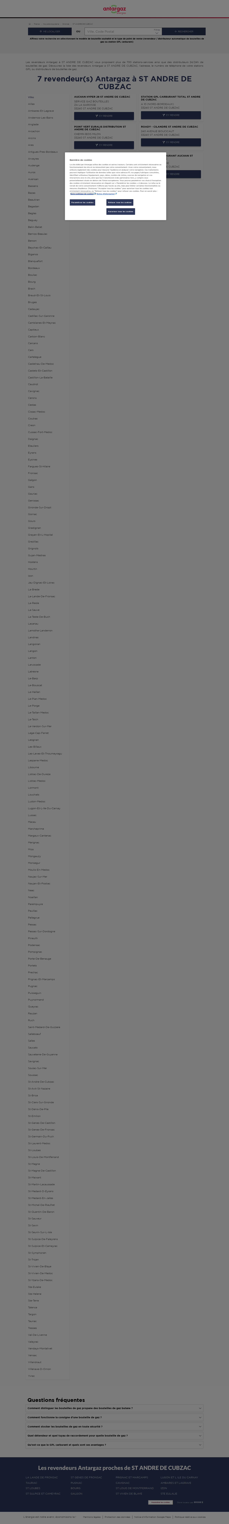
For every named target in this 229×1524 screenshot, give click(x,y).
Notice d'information (105, 194)
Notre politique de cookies (81, 194)
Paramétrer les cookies (82, 202)
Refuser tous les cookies (120, 202)
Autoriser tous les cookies (120, 211)
